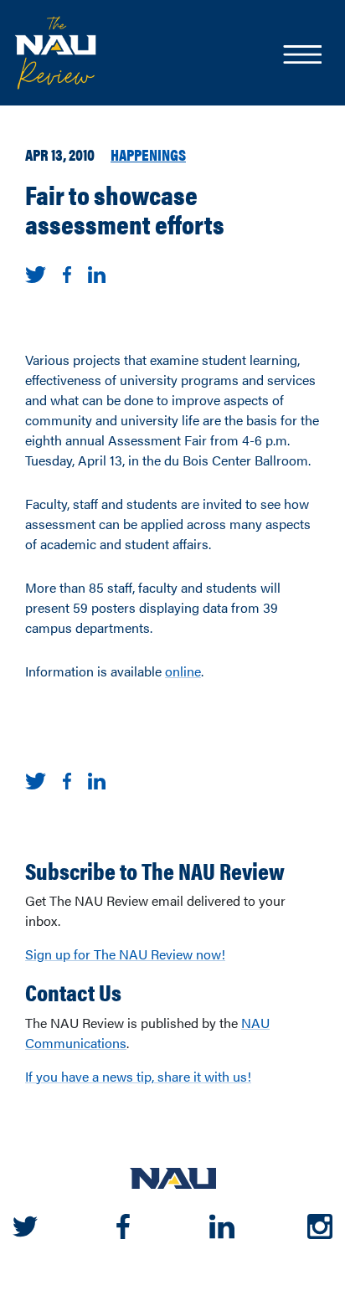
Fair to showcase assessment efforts (124, 208)
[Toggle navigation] (301, 56)
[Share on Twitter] (35, 272)
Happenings (148, 154)
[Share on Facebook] (67, 272)
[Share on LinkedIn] (97, 272)
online (183, 671)
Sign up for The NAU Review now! (125, 954)
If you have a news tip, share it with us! (138, 1076)
